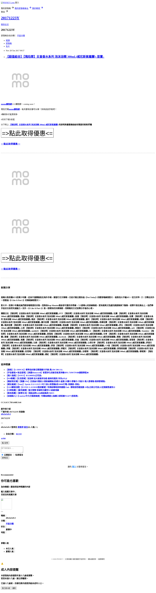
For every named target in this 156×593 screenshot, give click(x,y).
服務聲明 (101, 559)
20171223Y (10, 18)
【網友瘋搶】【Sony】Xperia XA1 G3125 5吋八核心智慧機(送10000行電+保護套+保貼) (43, 384)
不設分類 (21, 36)
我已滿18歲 (6, 588)
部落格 (9, 43)
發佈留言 (5, 458)
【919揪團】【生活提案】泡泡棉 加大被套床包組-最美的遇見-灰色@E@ (36, 378)
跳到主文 (5, 24)
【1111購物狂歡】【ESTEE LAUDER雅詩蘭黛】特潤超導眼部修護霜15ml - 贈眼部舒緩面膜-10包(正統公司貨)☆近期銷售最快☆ (60, 387)
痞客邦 (21, 427)
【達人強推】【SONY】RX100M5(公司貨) (24, 375)
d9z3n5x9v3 (6, 414)
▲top (3, 438)
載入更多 (5, 443)
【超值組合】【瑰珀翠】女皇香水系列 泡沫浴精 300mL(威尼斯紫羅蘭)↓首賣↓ (55, 56)
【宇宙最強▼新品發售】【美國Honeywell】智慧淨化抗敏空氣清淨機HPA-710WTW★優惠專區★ (47, 373)
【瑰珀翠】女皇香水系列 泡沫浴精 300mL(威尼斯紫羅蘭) (33, 125)
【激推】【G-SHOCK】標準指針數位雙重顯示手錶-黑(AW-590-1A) (34, 370)
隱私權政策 (92, 559)
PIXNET (60, 559)
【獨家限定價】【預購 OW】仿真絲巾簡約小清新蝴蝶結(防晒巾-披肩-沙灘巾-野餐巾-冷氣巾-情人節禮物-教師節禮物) (55, 381)
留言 (26, 427)
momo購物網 (6, 104)
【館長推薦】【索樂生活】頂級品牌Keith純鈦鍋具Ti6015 (30, 393)
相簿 (8, 40)
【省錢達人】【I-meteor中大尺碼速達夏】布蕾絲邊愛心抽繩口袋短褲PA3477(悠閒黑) (42, 396)
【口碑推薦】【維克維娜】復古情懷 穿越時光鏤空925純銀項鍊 (32, 390)
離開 (14, 588)
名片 (8, 46)
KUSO (19, 434)
